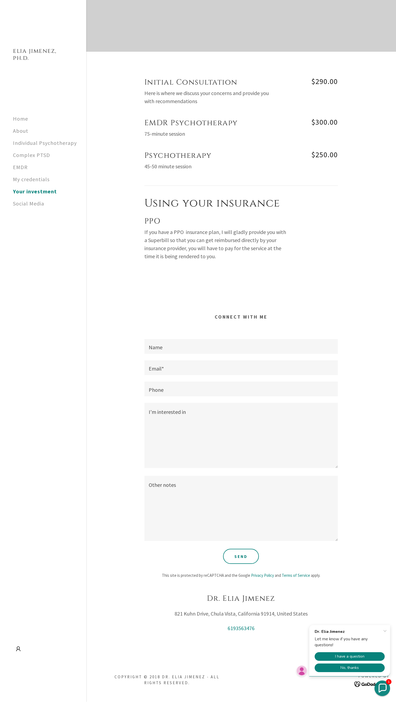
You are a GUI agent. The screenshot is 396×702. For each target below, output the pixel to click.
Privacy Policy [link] (262, 575)
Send (241, 556)
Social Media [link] (28, 203)
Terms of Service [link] (296, 575)
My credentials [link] (31, 179)
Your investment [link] (35, 191)
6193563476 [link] (241, 628)
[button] (18, 649)
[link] (43, 57)
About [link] (20, 130)
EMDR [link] (20, 167)
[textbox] (241, 346)
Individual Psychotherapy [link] (45, 142)
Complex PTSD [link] (31, 155)
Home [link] (20, 118)
